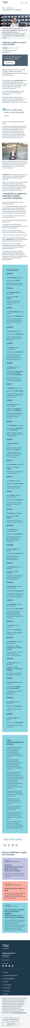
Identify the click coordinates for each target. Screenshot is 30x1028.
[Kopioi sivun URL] (16, 845)
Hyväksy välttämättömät (11, 1019)
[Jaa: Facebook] (5, 845)
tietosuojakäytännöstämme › (20, 1012)
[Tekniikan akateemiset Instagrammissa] (12, 966)
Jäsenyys (6, 994)
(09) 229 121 (7, 960)
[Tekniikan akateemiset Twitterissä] (9, 966)
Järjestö (5, 48)
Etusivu (4, 8)
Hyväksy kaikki (11, 1024)
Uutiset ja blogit (9, 8)
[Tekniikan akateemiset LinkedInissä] (6, 966)
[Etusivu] (5, 3)
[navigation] (26, 2)
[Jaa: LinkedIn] (9, 845)
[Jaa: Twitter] (13, 845)
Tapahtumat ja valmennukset (10, 975)
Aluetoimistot (7, 991)
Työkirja (6, 981)
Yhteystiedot (7, 987)
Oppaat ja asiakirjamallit (9, 978)
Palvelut (6, 972)
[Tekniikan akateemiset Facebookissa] (3, 966)
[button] (22, 2)
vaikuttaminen (18, 839)
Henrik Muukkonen (12, 50)
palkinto (12, 839)
